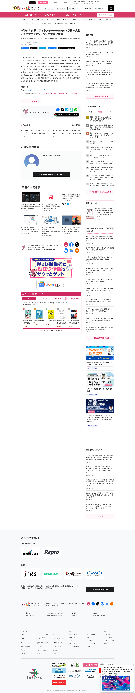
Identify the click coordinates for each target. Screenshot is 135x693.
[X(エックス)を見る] (97, 603)
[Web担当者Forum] (30, 605)
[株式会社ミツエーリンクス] (30, 552)
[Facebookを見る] (93, 603)
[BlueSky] (66, 250)
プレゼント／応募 (109, 640)
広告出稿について (99, 8)
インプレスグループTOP (99, 616)
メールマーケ (25, 653)
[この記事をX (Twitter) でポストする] (62, 109)
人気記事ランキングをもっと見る (101, 192)
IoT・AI (85, 1)
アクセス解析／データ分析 (59, 19)
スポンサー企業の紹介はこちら (100, 589)
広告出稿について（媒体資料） (55, 613)
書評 (88, 637)
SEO (23, 19)
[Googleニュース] (71, 250)
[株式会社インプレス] (34, 674)
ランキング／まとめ (74, 646)
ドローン (82, 3)
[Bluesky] (102, 603)
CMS (85, 19)
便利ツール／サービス (75, 643)
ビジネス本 (44, 298)
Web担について (88, 8)
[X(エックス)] (77, 244)
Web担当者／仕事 (109, 19)
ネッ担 (41, 250)
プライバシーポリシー (31, 616)
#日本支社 (75, 94)
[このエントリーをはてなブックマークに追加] (66, 109)
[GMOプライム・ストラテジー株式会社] (94, 573)
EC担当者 (54, 2)
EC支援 (91, 3)
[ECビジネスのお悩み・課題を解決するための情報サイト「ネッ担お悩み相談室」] (59, 683)
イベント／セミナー (91, 643)
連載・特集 (71, 8)
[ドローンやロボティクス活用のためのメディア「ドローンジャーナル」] (90, 677)
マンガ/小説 (90, 640)
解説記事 (107, 634)
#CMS (39, 94)
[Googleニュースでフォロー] (107, 603)
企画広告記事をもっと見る (101, 338)
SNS (48, 19)
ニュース (31, 24)
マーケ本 (29, 298)
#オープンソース (47, 94)
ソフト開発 (80, 1)
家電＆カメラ (58, 298)
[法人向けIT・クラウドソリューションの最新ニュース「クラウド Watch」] (59, 671)
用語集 (107, 643)
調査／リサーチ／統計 (95, 19)
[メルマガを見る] (88, 603)
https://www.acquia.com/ (35, 90)
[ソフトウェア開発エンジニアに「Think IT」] (75, 665)
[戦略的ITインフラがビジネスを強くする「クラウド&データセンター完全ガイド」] (59, 665)
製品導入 (66, 2)
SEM (38, 653)
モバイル (55, 650)
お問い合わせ (74, 613)
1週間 (100, 112)
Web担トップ (24, 24)
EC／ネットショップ (42, 650)
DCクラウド (90, 1)
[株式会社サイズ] (73, 573)
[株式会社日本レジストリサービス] (30, 573)
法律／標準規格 (26, 647)
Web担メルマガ (61, 8)
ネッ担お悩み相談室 (49, 250)
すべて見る (101, 517)
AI (43, 19)
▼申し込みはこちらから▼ (109, 675)
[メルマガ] (66, 244)
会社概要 (73, 616)
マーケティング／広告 (33, 19)
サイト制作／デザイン (75, 19)
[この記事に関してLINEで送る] (75, 109)
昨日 (90, 112)
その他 (54, 653)
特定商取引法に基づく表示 (55, 616)
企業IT (75, 1)
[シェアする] (58, 109)
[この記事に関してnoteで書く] (71, 110)
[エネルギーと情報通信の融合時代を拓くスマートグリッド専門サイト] (90, 671)
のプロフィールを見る (51, 174)
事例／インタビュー (91, 634)
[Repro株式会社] (51, 552)
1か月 (109, 112)
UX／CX (39, 647)
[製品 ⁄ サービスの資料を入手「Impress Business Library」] (59, 677)
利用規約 (95, 613)
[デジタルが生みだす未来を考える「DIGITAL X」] (75, 677)
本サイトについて (30, 613)
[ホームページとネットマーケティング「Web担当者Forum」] (90, 665)
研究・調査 (96, 1)
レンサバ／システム (57, 647)
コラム (71, 640)
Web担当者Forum (30, 8)
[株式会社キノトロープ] (51, 573)
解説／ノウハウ (73, 634)
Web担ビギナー (49, 8)
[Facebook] (71, 244)
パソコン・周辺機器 (73, 298)
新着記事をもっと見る (101, 96)
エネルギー (76, 3)
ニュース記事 (108, 637)
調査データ (72, 637)
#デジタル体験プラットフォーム (62, 94)
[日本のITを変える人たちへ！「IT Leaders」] (75, 671)
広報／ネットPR (26, 650)
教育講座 (86, 3)
